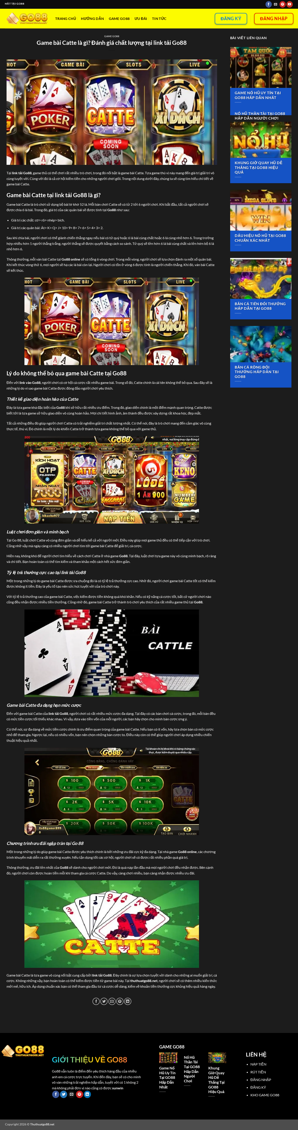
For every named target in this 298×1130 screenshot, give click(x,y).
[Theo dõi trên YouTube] (289, 4)
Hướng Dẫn (92, 18)
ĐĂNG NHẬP (260, 1080)
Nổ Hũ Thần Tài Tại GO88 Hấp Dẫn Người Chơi (260, 116)
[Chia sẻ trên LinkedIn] (127, 1001)
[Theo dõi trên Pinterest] (282, 4)
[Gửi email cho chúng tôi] (275, 4)
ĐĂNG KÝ (258, 1087)
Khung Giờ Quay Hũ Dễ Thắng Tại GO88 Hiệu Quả (259, 167)
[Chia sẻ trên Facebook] (96, 1001)
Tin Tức (159, 18)
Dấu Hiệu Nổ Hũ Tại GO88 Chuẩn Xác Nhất (260, 238)
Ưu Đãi (141, 18)
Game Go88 (119, 18)
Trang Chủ (65, 18)
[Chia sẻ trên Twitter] (104, 1001)
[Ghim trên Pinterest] (119, 1001)
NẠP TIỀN (258, 1064)
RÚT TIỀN (258, 1072)
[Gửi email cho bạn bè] (112, 1001)
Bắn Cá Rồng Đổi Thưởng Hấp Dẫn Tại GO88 (257, 372)
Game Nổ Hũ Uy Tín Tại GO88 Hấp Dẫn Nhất (258, 95)
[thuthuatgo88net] (27, 18)
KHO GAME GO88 (264, 1095)
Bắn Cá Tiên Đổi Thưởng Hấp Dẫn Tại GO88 (260, 306)
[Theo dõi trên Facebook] (268, 4)
